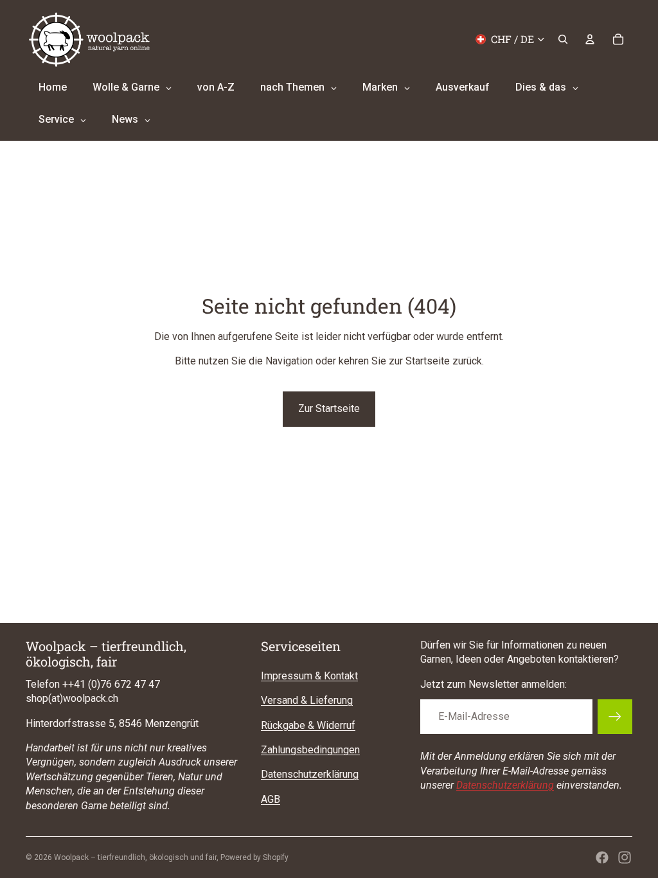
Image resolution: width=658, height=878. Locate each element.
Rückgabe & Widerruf (308, 725)
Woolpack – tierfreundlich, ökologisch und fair (135, 857)
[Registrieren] (615, 716)
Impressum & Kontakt (309, 676)
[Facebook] (602, 857)
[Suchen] (563, 39)
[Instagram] (624, 857)
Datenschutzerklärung (310, 774)
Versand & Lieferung (307, 700)
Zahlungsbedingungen (310, 750)
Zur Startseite (329, 408)
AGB (270, 799)
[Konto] (590, 39)
